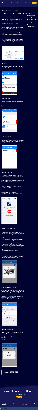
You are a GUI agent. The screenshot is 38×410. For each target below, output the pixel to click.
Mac (7, 296)
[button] (11, 2)
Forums (22, 2)
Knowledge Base (16, 2)
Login (34, 2)
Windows (10, 296)
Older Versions (10, 10)
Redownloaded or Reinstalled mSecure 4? (31, 28)
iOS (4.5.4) (16, 10)
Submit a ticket (27, 2)
